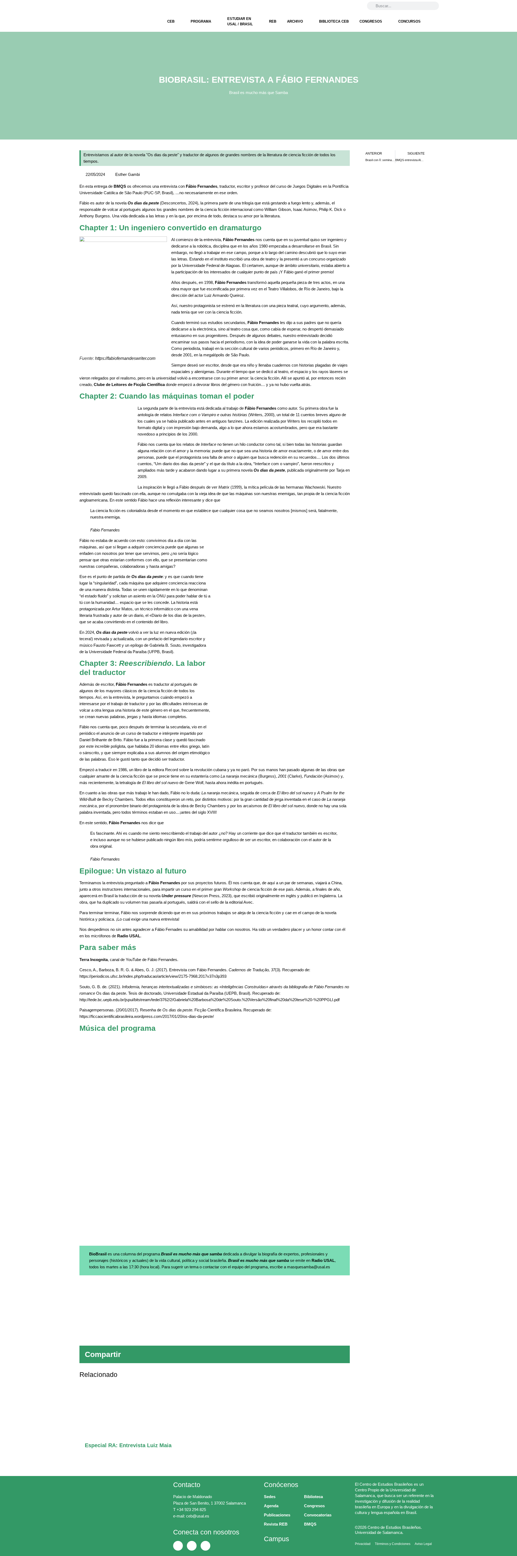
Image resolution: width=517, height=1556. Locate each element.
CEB (170, 21)
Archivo (295, 21)
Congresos (370, 21)
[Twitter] (95, 6)
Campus (276, 1539)
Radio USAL (128, 936)
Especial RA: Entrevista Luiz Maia (128, 1445)
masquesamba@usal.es (308, 1267)
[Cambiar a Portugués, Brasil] (345, 5)
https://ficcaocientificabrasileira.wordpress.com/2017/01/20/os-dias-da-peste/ (146, 1016)
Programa (201, 21)
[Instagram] (109, 6)
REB (272, 21)
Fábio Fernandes (201, 186)
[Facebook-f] (81, 6)
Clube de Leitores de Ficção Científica (129, 384)
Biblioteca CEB (334, 21)
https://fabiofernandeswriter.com (125, 358)
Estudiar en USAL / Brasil (240, 21)
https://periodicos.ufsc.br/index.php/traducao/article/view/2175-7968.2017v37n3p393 (152, 976)
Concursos (409, 21)
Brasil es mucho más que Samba (258, 92)
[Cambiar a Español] (355, 5)
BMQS (120, 186)
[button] (259, 1354)
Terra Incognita (93, 959)
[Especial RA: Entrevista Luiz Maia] (214, 1413)
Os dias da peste (143, 203)
